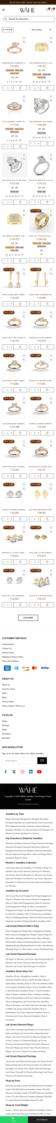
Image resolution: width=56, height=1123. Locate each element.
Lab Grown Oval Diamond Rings (19, 1030)
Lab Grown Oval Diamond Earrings (21, 1061)
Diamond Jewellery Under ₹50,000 (34, 1089)
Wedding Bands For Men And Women (36, 945)
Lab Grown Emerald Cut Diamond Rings (29, 1037)
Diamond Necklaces (31, 847)
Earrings (15, 819)
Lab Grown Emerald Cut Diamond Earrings (24, 1072)
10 (16, 82)
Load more (28, 618)
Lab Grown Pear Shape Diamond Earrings (32, 1068)
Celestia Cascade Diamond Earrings (41, 596)
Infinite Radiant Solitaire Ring (41, 180)
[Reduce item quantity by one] (4, 87)
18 (42, 82)
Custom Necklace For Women (26, 833)
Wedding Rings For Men (16, 949)
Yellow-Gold (14, 73)
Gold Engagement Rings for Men (20, 907)
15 (34, 82)
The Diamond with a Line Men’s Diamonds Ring (41, 63)
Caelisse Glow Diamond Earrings (41, 553)
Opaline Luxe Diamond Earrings (14, 596)
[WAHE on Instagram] (22, 771)
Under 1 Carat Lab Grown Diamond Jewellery (25, 1110)
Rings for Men (21, 858)
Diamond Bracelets (43, 851)
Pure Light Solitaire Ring (14, 337)
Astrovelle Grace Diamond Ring (41, 467)
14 (40, 138)
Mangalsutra (25, 819)
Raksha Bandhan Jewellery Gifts (37, 921)
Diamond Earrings (45, 843)
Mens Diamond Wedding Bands (25, 942)
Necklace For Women (23, 830)
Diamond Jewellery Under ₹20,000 (20, 1086)
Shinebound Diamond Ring (14, 63)
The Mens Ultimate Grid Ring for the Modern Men (14, 236)
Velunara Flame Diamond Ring (14, 381)
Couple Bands (31, 823)
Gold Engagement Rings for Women (34, 903)
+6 (49, 82)
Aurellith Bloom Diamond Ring (41, 381)
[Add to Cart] (20, 87)
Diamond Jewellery (14, 843)
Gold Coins (42, 823)
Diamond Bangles (26, 851)
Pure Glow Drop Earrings (14, 294)
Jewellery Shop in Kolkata (30, 994)
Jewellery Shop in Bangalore (18, 976)
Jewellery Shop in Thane (30, 991)
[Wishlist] (24, 38)
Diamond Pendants (14, 847)
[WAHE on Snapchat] (30, 771)
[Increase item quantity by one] (11, 87)
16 (37, 82)
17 (40, 82)
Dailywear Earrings (17, 826)
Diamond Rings (29, 843)
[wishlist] (47, 10)
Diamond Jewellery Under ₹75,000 (20, 1093)
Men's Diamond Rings (36, 854)
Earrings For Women (15, 959)
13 (37, 138)
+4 (49, 137)
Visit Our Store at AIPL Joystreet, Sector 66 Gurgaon (28, 2)
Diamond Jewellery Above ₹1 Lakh (28, 1100)
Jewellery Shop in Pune (28, 987)
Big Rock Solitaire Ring (14, 180)
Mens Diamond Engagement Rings (21, 935)
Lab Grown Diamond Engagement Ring (22, 896)
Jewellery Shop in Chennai (27, 983)
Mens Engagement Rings (16, 931)
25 (41, 254)
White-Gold (19, 70)
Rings (8, 819)
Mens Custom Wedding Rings (40, 949)
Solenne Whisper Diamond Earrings (41, 510)
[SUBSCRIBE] (42, 760)
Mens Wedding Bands (19, 938)
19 (45, 82)
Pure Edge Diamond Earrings (41, 294)
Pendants (10, 823)
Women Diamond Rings (16, 854)
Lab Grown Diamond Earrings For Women (31, 871)
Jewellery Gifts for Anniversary (29, 914)
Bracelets (44, 819)
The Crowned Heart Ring (14, 121)
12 (34, 137)
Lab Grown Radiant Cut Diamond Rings (29, 1051)
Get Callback (42, 1120)
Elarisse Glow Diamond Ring (41, 337)
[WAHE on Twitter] (14, 771)
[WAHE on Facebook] (5, 771)
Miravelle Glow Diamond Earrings (14, 553)
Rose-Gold (10, 70)
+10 (20, 82)
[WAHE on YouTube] (39, 771)
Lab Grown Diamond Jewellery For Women (24, 868)
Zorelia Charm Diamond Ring (41, 424)
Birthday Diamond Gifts (31, 917)
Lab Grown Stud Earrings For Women (29, 966)
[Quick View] (24, 42)
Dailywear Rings (34, 826)
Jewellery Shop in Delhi (24, 980)
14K (12, 77)
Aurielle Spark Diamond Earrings (14, 510)
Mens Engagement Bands (39, 931)
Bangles (35, 819)
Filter (9, 30)
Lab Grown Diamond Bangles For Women (24, 875)
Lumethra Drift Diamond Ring (14, 467)
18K (16, 77)
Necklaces (19, 823)
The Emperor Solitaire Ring (41, 121)
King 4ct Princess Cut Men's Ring (41, 236)
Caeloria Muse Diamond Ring (14, 424)
